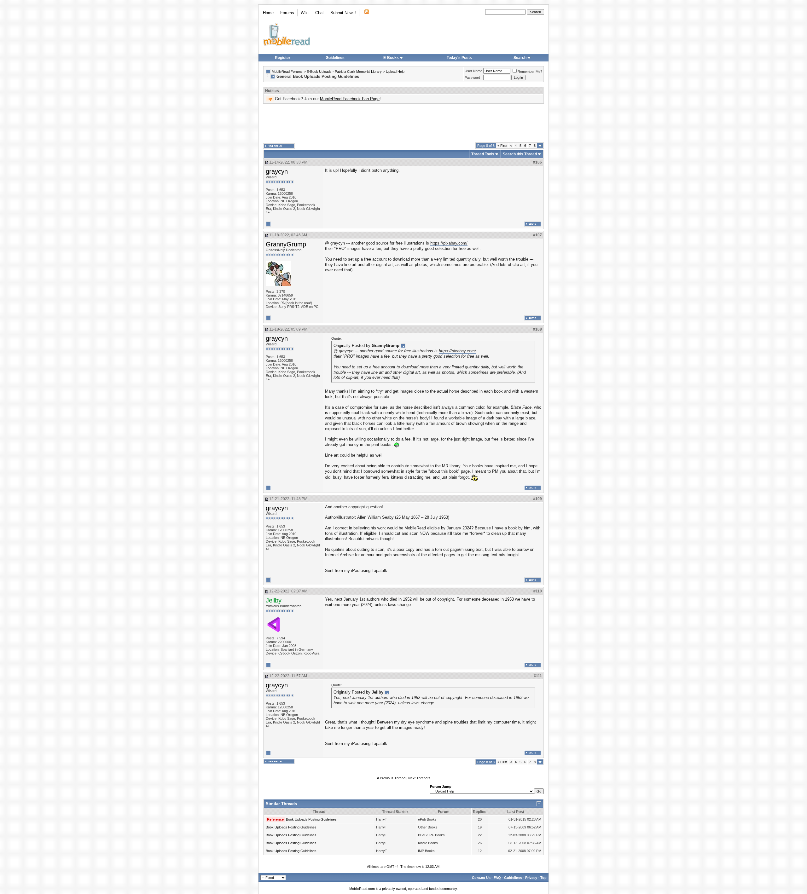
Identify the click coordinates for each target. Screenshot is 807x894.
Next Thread (417, 778)
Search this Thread (520, 154)
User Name (473, 71)
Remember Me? (530, 71)
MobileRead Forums (287, 71)
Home (268, 12)
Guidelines (335, 57)
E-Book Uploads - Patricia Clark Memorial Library (344, 71)
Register (282, 57)
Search (520, 57)
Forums (287, 12)
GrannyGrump (286, 244)
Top (543, 878)
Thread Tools (482, 154)
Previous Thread (392, 778)
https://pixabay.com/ (448, 243)
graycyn (277, 171)
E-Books (391, 57)
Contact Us (481, 878)
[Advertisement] (403, 123)
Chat (319, 12)
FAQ (497, 878)
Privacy (531, 878)
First (502, 145)
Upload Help (395, 71)
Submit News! (343, 12)
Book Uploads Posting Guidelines (311, 819)
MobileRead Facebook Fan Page (350, 98)
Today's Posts (459, 57)
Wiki (305, 12)
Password (472, 77)
